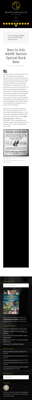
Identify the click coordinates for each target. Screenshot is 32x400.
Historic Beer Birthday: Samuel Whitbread (13, 356)
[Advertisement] (16, 217)
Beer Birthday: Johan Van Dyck (11, 360)
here (13, 396)
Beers (18, 157)
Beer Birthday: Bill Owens (17, 344)
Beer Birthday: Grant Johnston (19, 329)
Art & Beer (13, 157)
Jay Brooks (6, 344)
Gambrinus (6, 331)
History (23, 160)
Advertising (13, 160)
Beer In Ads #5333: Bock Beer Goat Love (14, 362)
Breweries (23, 157)
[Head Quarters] (6, 390)
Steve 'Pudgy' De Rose (9, 339)
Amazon (5, 321)
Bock (18, 160)
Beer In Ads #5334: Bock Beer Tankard (13, 351)
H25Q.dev (25, 392)
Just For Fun (6, 159)
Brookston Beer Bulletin (16, 12)
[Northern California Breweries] (11, 313)
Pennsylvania (7, 162)
